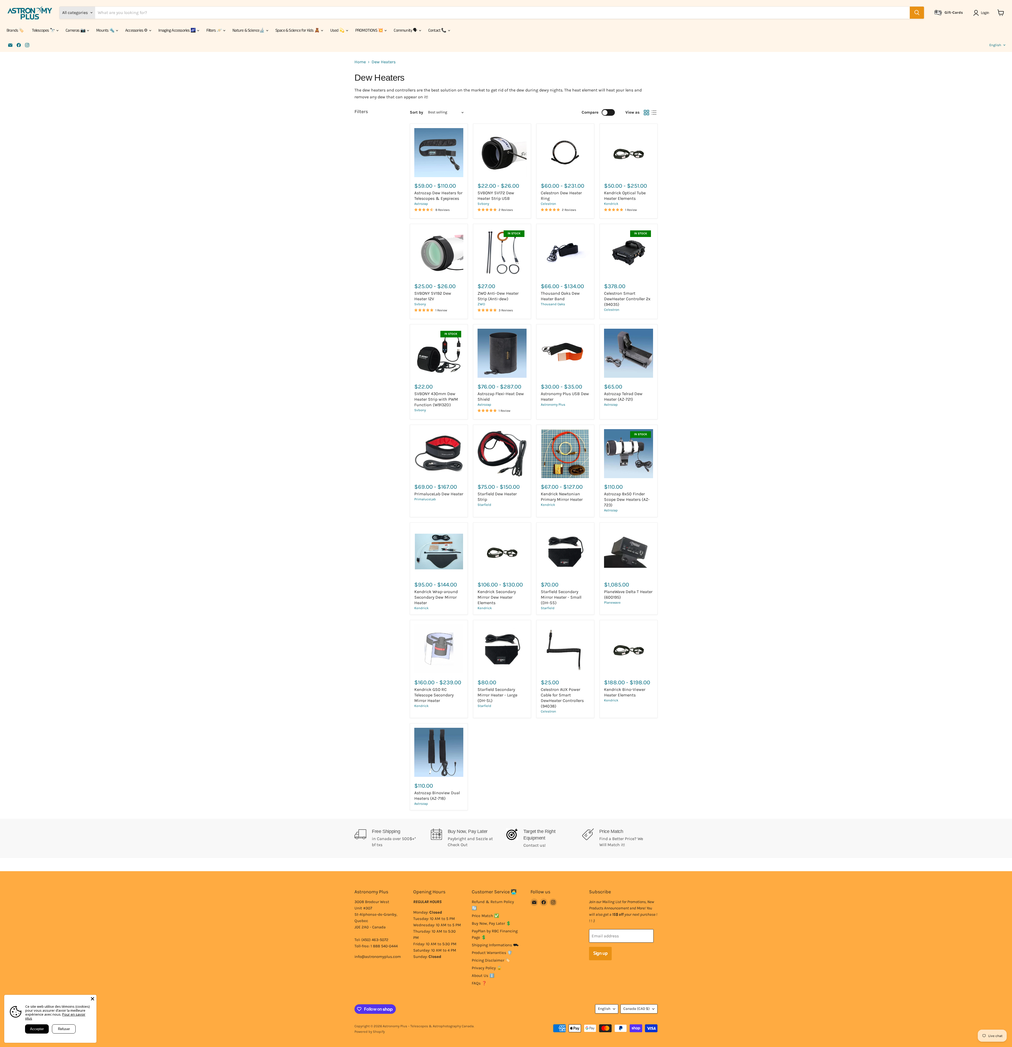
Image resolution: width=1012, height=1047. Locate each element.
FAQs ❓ (479, 983)
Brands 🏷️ (15, 30)
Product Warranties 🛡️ (492, 952)
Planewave (612, 602)
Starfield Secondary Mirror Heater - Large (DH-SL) (497, 695)
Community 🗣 (406, 30)
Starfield (484, 505)
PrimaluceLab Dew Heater (438, 493)
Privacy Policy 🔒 (487, 968)
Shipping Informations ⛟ (495, 945)
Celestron (548, 204)
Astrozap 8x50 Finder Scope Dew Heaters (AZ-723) (627, 499)
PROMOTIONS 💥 (369, 30)
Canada (636, 1008)
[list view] (654, 112)
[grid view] (646, 112)
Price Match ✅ (485, 915)
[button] (982, 13)
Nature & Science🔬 (248, 30)
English (995, 45)
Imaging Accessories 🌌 (177, 30)
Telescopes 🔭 (44, 30)
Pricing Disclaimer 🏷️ (491, 960)
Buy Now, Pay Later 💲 (491, 923)
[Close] (92, 998)
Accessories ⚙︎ (136, 30)
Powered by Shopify (369, 1032)
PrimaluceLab (425, 499)
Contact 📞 (437, 30)
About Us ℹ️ (483, 975)
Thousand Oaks (553, 304)
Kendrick (611, 204)
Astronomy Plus (553, 404)
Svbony (483, 204)
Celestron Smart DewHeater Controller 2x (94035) (627, 299)
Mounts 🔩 (105, 30)
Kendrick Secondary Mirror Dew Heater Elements (497, 597)
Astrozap (421, 204)
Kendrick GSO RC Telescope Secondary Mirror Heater (434, 695)
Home (360, 62)
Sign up (600, 953)
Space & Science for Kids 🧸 (297, 30)
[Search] (917, 13)
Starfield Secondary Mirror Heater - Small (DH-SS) (561, 597)
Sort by (416, 112)
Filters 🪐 (214, 30)
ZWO (481, 304)
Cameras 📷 (76, 30)
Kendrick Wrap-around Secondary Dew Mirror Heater (436, 597)
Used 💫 (337, 30)
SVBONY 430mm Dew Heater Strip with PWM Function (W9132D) (436, 399)
